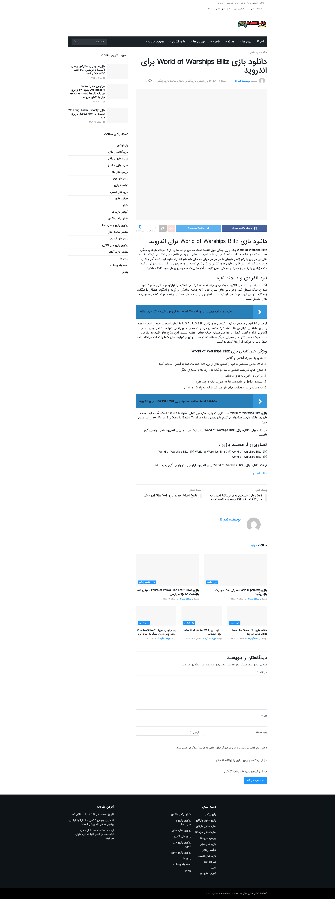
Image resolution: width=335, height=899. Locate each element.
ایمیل (194, 732)
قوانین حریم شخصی (235, 3)
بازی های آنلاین (119, 239)
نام (264, 716)
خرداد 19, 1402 (237, 599)
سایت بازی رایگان (166, 81)
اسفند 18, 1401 (96, 122)
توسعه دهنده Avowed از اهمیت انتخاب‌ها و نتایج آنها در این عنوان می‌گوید (94, 834)
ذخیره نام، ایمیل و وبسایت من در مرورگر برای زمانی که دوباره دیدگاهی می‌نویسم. (221, 748)
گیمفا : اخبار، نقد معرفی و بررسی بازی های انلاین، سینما (235, 8)
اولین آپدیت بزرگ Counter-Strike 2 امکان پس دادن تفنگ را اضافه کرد (156, 632)
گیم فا (221, 3)
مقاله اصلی (260, 473)
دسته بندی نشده (119, 265)
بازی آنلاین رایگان (186, 81)
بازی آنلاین (178, 41)
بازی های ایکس (119, 192)
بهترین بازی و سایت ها (115, 225)
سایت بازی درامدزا (117, 165)
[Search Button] (75, 42)
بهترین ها (199, 41)
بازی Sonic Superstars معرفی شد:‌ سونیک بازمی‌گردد (241, 592)
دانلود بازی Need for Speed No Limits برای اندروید (249, 632)
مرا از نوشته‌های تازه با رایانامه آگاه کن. (245, 772)
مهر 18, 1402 (97, 78)
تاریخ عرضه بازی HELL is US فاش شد (93, 814)
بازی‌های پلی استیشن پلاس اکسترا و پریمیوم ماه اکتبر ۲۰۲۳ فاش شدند (88, 70)
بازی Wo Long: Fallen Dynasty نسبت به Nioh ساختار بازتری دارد (86, 114)
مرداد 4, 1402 (97, 101)
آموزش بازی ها (120, 212)
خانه (265, 52)
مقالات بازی (121, 199)
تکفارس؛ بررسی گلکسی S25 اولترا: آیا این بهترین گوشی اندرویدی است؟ (91, 822)
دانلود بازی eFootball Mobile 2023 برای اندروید (203, 632)
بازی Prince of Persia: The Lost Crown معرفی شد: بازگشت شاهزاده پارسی (167, 592)
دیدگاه (262, 672)
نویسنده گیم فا (242, 81)
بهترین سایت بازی (118, 232)
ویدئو (231, 41)
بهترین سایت (156, 41)
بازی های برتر (120, 179)
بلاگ (262, 3)
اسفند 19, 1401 (219, 81)
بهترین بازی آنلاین (118, 252)
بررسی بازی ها (120, 172)
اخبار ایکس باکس (118, 218)
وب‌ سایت (261, 732)
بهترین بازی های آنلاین (115, 245)
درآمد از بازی (121, 185)
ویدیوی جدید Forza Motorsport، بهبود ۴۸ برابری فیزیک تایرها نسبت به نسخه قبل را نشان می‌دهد (87, 91)
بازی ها (246, 41)
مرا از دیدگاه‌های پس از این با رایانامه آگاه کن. (241, 760)
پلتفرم (216, 41)
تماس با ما (252, 3)
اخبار (125, 205)
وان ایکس (255, 52)
